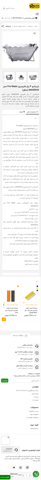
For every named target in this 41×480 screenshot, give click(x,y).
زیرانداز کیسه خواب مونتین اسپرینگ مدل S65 (11, 310)
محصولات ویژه (34, 414)
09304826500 (34, 428)
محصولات (30, 26)
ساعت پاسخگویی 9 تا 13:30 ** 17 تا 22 (27, 390)
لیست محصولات (33, 411)
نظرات (21, 112)
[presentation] (37, 50)
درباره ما (36, 397)
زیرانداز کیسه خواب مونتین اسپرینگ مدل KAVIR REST (31, 310)
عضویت (4, 380)
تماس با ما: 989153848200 (25, 347)
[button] (23, 324)
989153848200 (7, 451)
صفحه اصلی (35, 394)
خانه (36, 26)
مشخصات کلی (31, 112)
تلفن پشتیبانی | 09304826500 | (23, 18)
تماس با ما (35, 400)
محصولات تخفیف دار (32, 417)
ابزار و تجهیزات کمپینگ (19, 26)
